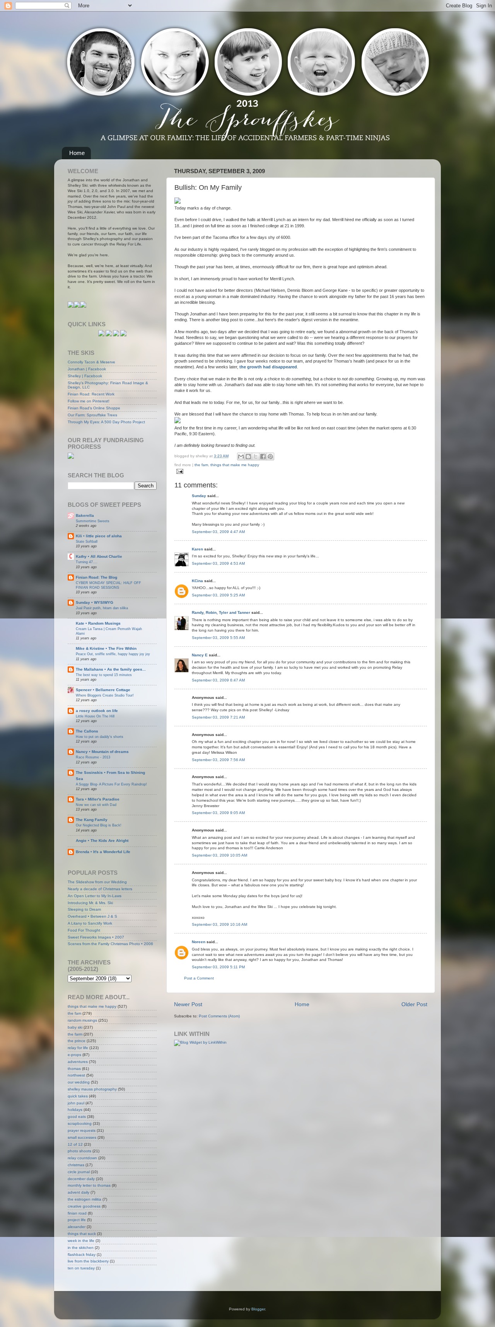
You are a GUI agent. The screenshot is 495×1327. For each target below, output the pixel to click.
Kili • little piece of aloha (99, 536)
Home (77, 153)
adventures (78, 1062)
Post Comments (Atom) (219, 1016)
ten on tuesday (81, 1268)
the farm (75, 1034)
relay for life (78, 1048)
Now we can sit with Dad (96, 804)
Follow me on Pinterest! (88, 401)
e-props (74, 1055)
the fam (201, 465)
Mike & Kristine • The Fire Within (106, 648)
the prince (76, 1041)
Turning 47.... (86, 562)
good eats (77, 1116)
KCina (197, 581)
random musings (82, 1020)
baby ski (75, 1027)
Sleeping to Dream (84, 909)
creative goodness (84, 1206)
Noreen (198, 942)
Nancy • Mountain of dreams (102, 752)
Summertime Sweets (92, 521)
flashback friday (82, 1254)
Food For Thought (84, 930)
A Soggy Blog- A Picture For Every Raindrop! (111, 784)
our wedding (79, 1082)
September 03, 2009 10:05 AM (219, 855)
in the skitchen (81, 1247)
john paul (76, 1103)
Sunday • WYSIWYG (94, 602)
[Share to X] (255, 456)
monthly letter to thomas (89, 1185)
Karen (197, 549)
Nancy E (200, 655)
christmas (76, 1165)
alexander (76, 1227)
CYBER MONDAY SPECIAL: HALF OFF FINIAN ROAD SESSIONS (108, 585)
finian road (77, 1213)
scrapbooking (80, 1123)
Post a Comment (199, 978)
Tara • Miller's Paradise (97, 799)
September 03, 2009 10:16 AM (219, 924)
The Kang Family (92, 820)
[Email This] (241, 456)
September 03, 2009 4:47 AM (218, 532)
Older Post (414, 1004)
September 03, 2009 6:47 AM (218, 680)
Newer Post (188, 1004)
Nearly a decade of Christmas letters (100, 889)
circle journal (79, 1172)
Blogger (258, 1309)
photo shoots (79, 1151)
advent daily (78, 1192)
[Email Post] (178, 471)
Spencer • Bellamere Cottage (103, 690)
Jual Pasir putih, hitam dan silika (102, 608)
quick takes (78, 1096)
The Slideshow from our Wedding (97, 882)
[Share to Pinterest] (270, 456)
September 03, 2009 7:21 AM (218, 717)
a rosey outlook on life (97, 711)
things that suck (82, 1234)
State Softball (86, 541)
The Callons (87, 731)
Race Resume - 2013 (93, 757)
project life (77, 1220)
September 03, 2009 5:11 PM (218, 967)
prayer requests (82, 1130)
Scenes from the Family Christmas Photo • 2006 (110, 944)
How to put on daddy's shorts (99, 736)
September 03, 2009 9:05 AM (218, 813)
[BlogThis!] (248, 456)
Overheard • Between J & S (92, 916)
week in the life (81, 1240)
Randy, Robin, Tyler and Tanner (221, 612)
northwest (76, 1075)
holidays (75, 1109)
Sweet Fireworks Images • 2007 (96, 937)
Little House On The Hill (95, 716)
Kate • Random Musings (98, 623)
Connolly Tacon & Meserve (91, 362)
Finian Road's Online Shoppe (94, 408)
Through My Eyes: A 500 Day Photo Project (106, 422)
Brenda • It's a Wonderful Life (103, 852)
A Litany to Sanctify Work (90, 923)
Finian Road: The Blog (96, 577)
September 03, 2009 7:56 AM (218, 760)
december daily (81, 1179)
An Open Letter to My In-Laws (94, 896)
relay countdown (82, 1158)
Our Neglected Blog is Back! (98, 825)
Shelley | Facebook (85, 376)
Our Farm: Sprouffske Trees (92, 415)
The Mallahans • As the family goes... (111, 669)
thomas (74, 1068)
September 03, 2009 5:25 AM (218, 595)
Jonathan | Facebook (87, 369)
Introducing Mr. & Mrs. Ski (90, 903)
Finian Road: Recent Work (91, 394)
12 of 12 (75, 1144)
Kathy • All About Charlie (99, 556)
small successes (82, 1137)
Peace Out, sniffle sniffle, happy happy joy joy (113, 654)
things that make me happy (234, 465)
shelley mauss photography (92, 1089)
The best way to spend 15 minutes (104, 675)
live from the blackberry (88, 1261)
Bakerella (85, 515)
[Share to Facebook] (263, 456)
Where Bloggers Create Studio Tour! (105, 695)
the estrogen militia (84, 1199)
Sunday (199, 496)
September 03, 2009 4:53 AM (218, 563)
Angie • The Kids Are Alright (102, 840)
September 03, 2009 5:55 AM (218, 637)
